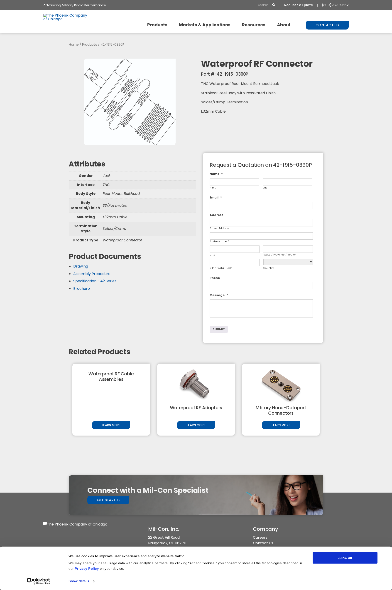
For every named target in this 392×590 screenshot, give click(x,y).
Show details (79, 581)
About (284, 25)
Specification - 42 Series (94, 281)
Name (216, 174)
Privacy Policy (87, 568)
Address (216, 215)
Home (74, 44)
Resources (253, 25)
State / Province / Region (280, 254)
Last (266, 187)
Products (157, 25)
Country (268, 268)
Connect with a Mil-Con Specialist (147, 490)
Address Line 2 (219, 241)
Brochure (81, 288)
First (213, 187)
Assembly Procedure (91, 273)
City (212, 254)
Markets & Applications (204, 25)
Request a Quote (298, 5)
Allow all (345, 558)
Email (216, 198)
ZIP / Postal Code (221, 268)
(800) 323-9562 (335, 5)
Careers (260, 537)
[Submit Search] (273, 5)
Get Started (108, 500)
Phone (215, 278)
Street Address (219, 228)
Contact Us (327, 25)
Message (219, 295)
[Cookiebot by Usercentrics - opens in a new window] (38, 581)
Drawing (80, 266)
